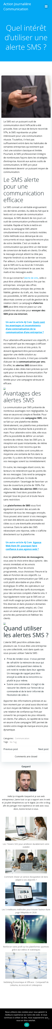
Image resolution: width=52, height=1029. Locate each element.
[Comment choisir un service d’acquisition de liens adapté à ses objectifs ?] (26, 861)
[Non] (48, 1018)
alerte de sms (31, 277)
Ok (27, 1025)
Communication (22, 738)
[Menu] (46, 6)
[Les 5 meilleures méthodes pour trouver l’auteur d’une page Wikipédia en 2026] (26, 894)
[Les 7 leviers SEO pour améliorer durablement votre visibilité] (26, 829)
